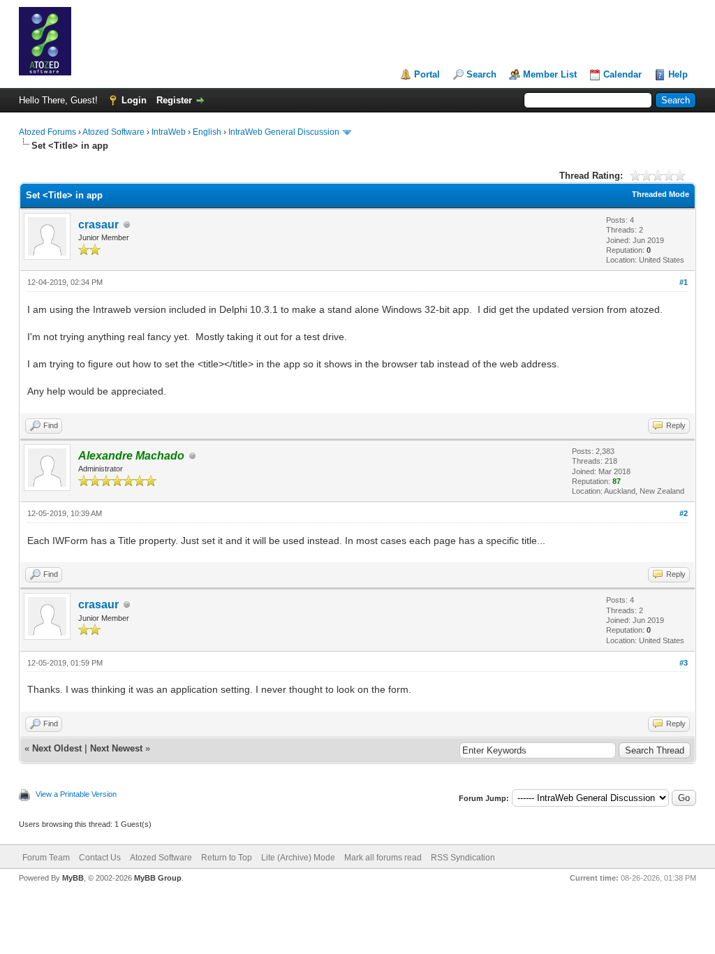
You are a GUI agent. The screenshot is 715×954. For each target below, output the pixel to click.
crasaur (98, 224)
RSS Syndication (463, 858)
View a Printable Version (76, 794)
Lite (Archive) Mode (298, 858)
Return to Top (226, 858)
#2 (683, 513)
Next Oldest (57, 748)
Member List (550, 74)
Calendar (622, 74)
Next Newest (116, 748)
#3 (683, 663)
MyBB (73, 878)
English (207, 132)
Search (481, 74)
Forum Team (46, 858)
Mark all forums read (383, 858)
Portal (427, 74)
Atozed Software (113, 132)
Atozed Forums (47, 132)
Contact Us (100, 858)
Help (678, 74)
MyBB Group (158, 878)
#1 (683, 282)
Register (174, 100)
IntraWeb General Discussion (283, 132)
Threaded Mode (660, 194)
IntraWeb (169, 132)
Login (134, 100)
